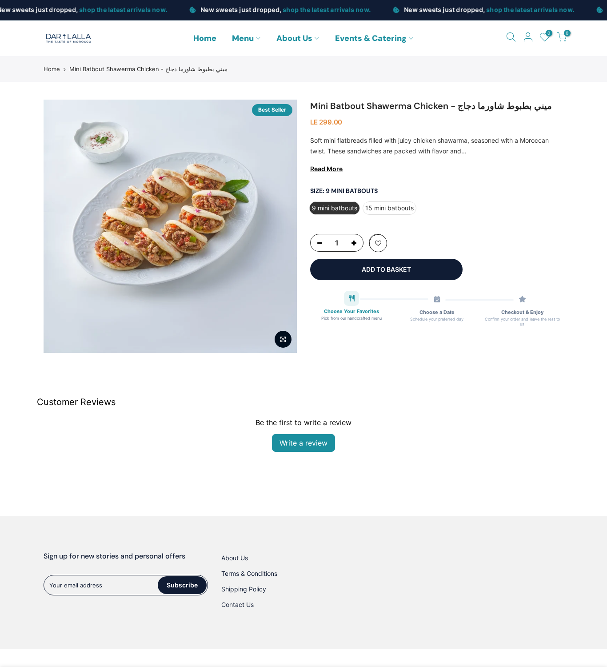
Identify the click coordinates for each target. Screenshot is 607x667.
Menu (243, 38)
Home (204, 38)
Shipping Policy (243, 589)
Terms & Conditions (249, 573)
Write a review (303, 442)
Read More (326, 169)
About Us (294, 38)
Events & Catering (371, 38)
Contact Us (237, 604)
